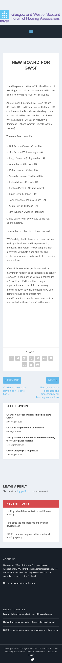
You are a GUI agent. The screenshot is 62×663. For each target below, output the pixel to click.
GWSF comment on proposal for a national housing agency (30, 630)
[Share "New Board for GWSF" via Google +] (24, 358)
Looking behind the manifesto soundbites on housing (27, 614)
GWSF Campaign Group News (22, 450)
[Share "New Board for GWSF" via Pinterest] (37, 358)
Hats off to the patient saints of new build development (29, 622)
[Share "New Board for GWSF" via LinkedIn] (44, 358)
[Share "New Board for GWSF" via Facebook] (11, 358)
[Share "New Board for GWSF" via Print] (37, 365)
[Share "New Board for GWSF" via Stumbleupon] (24, 365)
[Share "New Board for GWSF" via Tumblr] (31, 358)
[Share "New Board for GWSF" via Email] (31, 365)
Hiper (31, 655)
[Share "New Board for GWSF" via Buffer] (51, 358)
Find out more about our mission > (19, 583)
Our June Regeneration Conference (25, 427)
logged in (22, 491)
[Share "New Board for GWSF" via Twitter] (18, 358)
